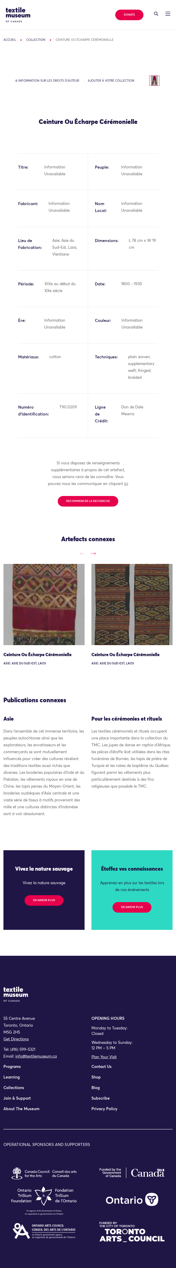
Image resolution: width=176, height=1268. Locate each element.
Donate (129, 15)
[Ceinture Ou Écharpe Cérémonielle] (44, 604)
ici (126, 484)
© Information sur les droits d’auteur (47, 80)
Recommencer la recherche (88, 501)
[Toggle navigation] (156, 14)
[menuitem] (44, 1069)
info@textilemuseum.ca (36, 1057)
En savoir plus (44, 900)
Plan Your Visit (104, 1057)
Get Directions (16, 1039)
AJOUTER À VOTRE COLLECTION (111, 80)
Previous (82, 553)
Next (93, 553)
